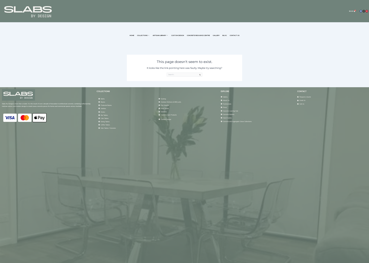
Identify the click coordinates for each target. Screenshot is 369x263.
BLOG (224, 35)
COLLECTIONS (142, 35)
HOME (132, 35)
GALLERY (216, 35)
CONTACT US (234, 35)
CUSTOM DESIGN (177, 35)
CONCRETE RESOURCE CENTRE (198, 35)
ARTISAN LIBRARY (159, 35)
